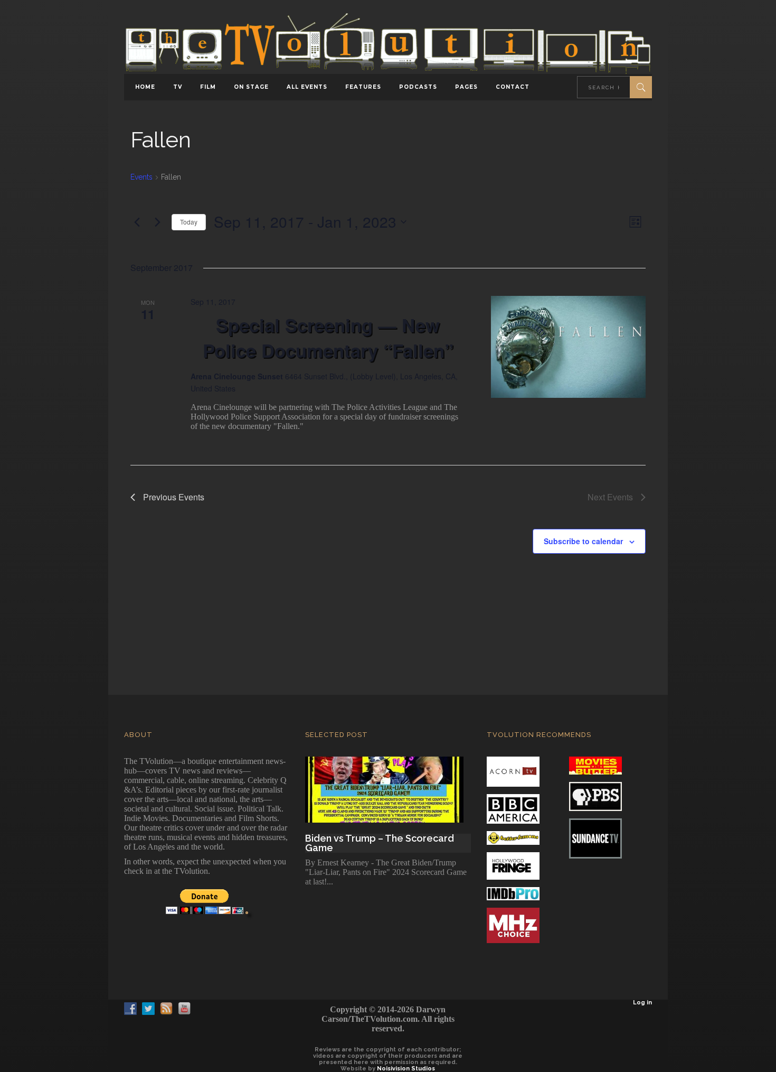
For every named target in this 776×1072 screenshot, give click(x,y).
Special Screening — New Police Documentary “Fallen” (328, 338)
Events (141, 177)
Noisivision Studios (406, 1068)
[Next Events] (157, 222)
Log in (642, 1002)
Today (188, 221)
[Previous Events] (136, 222)
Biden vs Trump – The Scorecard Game (379, 843)
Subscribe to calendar (583, 541)
